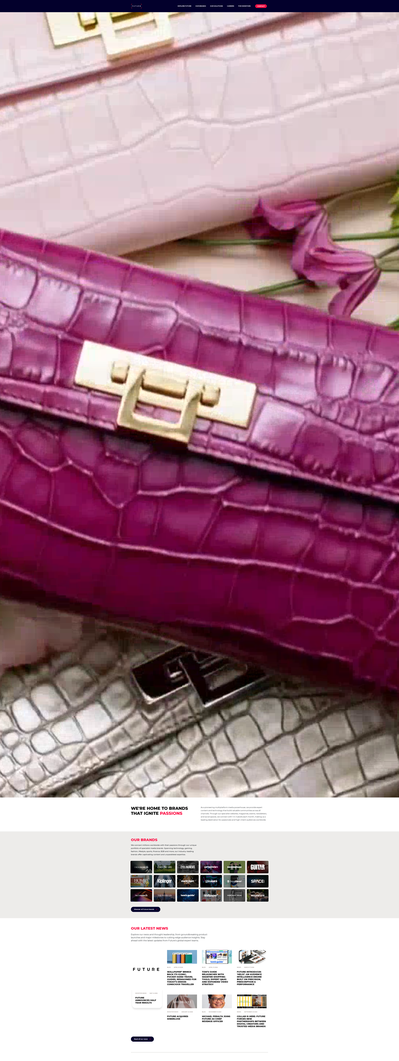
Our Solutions (216, 6)
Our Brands (200, 6)
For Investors (244, 6)
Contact (261, 6)
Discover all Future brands (144, 909)
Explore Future (184, 6)
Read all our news (141, 1039)
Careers (230, 6)
